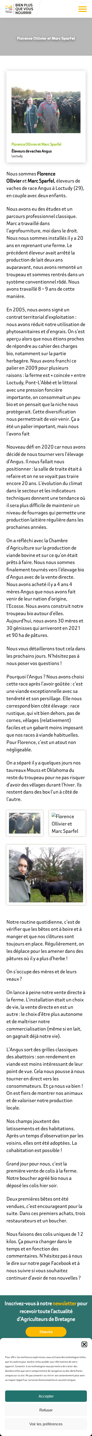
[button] (84, 1344)
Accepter (46, 1396)
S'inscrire (46, 1331)
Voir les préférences (46, 1424)
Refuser (46, 1410)
